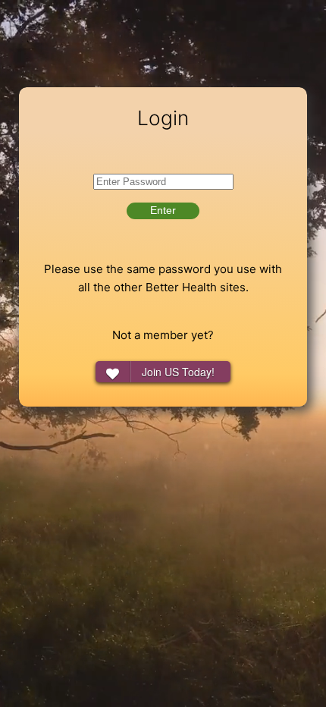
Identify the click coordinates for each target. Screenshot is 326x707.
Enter (163, 210)
